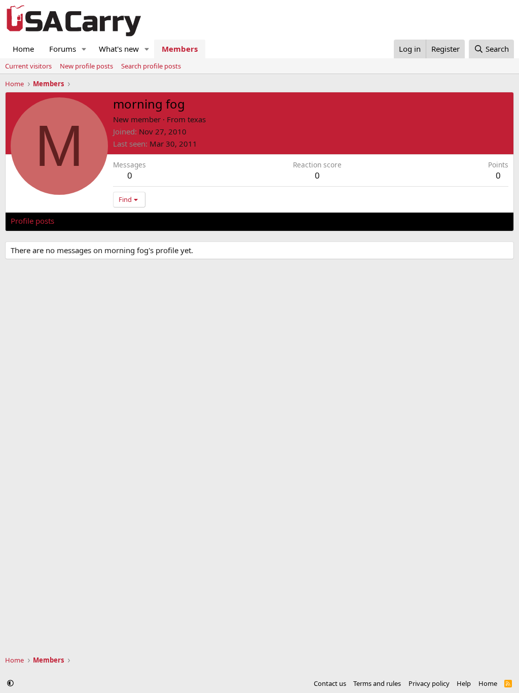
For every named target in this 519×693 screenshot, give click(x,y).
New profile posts (86, 66)
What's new (119, 49)
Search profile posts (151, 66)
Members (180, 49)
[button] (84, 49)
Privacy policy (429, 683)
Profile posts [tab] (32, 221)
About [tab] (172, 221)
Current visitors (28, 66)
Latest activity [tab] (88, 221)
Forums (62, 49)
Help (464, 683)
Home (23, 49)
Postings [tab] (137, 221)
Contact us (330, 683)
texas (197, 119)
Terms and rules (377, 683)
